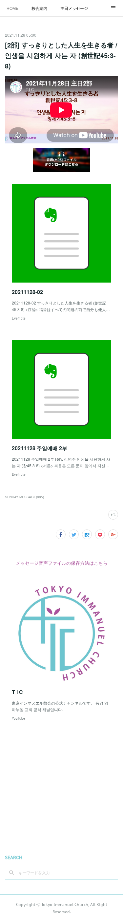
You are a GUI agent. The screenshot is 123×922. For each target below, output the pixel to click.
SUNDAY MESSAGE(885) (24, 497)
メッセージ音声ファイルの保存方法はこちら (62, 563)
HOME (12, 8)
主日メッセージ (74, 8)
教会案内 (39, 8)
